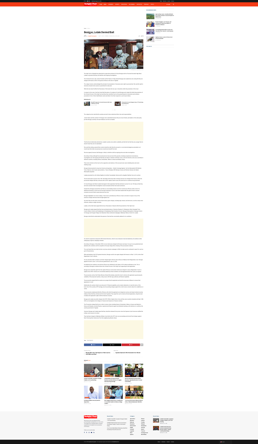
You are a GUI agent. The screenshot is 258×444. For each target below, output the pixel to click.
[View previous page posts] (112, 110)
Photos (142, 418)
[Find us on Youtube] (87, 1)
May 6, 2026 (124, 105)
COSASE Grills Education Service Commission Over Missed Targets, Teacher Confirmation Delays (116, 424)
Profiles (146, 4)
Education (124, 4)
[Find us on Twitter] (85, 1)
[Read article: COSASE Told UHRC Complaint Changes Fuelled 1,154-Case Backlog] (93, 370)
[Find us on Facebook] (84, 1)
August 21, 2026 (88, 381)
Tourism (143, 430)
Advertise (164, 1)
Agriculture (132, 418)
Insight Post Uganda (92, 35)
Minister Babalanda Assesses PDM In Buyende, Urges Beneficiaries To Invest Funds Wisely (133, 380)
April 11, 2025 (101, 35)
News (105, 3)
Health (131, 427)
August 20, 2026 (88, 403)
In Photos (139, 4)
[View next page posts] (115, 110)
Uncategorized (144, 432)
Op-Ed (152, 4)
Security (143, 427)
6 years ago (158, 18)
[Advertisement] (113, 18)
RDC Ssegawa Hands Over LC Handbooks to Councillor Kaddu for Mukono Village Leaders (113, 402)
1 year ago (158, 26)
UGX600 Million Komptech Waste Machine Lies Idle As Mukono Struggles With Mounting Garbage (112, 380)
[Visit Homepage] (90, 4)
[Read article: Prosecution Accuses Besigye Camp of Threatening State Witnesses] (118, 104)
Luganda (132, 430)
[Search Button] (173, 4)
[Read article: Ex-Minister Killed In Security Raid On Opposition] (93, 392)
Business (111, 4)
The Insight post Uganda (91, 441)
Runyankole (143, 425)
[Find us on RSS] (89, 1)
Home (100, 4)
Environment (133, 425)
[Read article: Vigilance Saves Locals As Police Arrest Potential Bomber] (150, 39)
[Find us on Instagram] (89, 432)
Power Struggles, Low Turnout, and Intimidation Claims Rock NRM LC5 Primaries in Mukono (163, 23)
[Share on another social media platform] (141, 345)
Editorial (132, 422)
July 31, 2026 (94, 105)
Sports (117, 4)
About (161, 1)
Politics (88, 28)
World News (143, 434)
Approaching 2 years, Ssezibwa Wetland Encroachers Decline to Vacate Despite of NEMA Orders (164, 15)
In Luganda (132, 4)
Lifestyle (132, 429)
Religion (143, 424)
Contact (172, 1)
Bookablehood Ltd (115, 441)
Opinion (131, 434)
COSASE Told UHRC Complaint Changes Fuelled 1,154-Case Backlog (166, 420)
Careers (168, 1)
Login (168, 4)
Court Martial (90, 340)
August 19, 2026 (108, 405)
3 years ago (158, 40)
